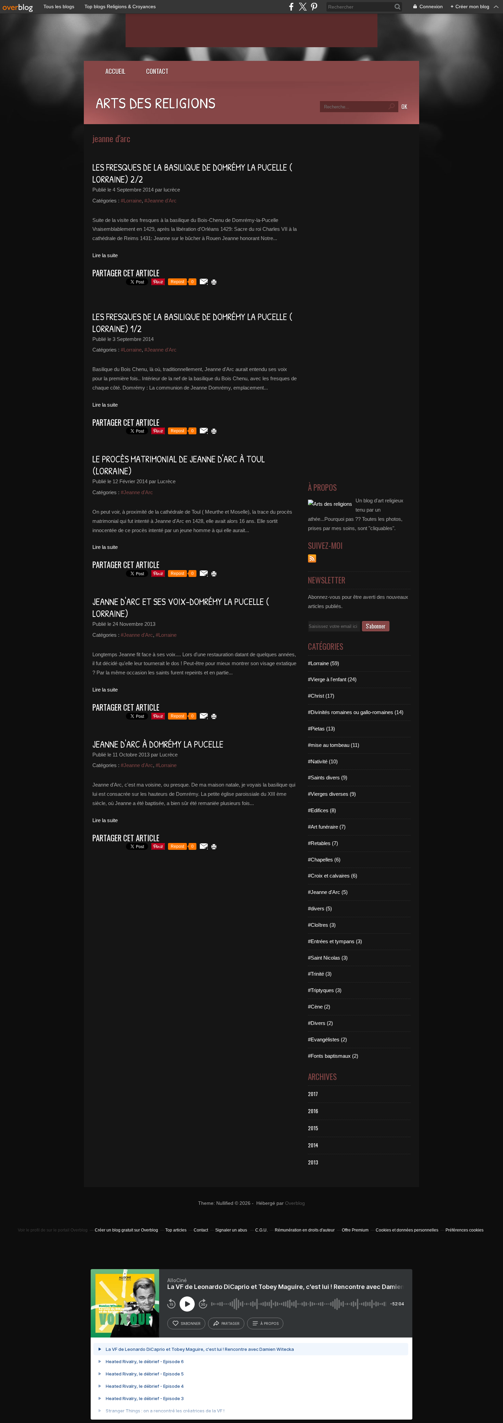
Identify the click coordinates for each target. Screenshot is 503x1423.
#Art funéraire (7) (327, 827)
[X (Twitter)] (302, 7)
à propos (269, 1323)
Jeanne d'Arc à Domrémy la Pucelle (157, 744)
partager (230, 1323)
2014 (313, 1145)
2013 (313, 1162)
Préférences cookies (464, 1230)
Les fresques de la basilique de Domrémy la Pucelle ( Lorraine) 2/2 (192, 173)
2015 (313, 1128)
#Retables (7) (323, 843)
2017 (313, 1093)
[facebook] (291, 7)
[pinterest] (314, 7)
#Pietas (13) (321, 729)
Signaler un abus (231, 1230)
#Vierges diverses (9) (332, 794)
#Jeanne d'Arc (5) (328, 892)
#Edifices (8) (322, 810)
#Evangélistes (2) (327, 1039)
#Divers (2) (320, 1023)
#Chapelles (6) (324, 859)
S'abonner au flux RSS (312, 558)
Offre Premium (355, 1230)
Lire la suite (105, 255)
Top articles (175, 1230)
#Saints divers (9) (327, 777)
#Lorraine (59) (323, 663)
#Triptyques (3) (324, 990)
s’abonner (191, 1323)
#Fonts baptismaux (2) (333, 1056)
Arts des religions (155, 102)
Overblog (295, 1203)
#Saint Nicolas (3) (328, 958)
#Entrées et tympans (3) (335, 941)
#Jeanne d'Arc (160, 200)
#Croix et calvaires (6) (332, 876)
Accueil (115, 71)
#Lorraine (131, 200)
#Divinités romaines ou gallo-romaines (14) (355, 712)
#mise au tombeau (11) (333, 745)
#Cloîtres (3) (322, 925)
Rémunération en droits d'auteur (305, 1230)
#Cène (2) (319, 1007)
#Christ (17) (321, 696)
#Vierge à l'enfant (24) (332, 679)
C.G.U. (261, 1230)
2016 (313, 1111)
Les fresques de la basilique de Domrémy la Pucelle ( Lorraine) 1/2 (192, 323)
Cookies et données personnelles (407, 1230)
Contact (157, 71)
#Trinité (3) (320, 974)
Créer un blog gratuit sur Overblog (126, 1230)
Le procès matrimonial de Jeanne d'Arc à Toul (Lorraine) (178, 465)
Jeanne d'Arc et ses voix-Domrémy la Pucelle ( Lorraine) (180, 607)
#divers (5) (320, 908)
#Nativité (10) (323, 761)
